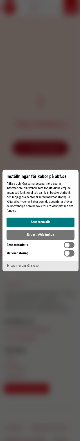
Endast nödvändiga (40, 234)
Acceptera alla (40, 222)
